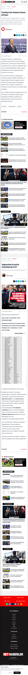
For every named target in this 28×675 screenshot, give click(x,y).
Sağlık (14, 626)
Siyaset (14, 617)
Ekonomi (14, 619)
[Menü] (26, 2)
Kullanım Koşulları (14, 646)
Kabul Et (17, 672)
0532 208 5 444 (6, 665)
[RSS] (21, 604)
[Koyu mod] (22, 2)
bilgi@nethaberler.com (18, 665)
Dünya (14, 616)
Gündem (14, 614)
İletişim (14, 634)
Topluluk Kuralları (14, 648)
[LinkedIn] (15, 604)
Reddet (10, 672)
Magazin (14, 623)
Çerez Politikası (14, 644)
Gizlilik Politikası (21, 601)
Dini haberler (14, 628)
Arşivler (8, 601)
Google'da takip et (7, 56)
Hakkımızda (14, 638)
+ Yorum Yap (24, 112)
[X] (12, 604)
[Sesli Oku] (20, 56)
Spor (14, 621)
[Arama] (24, 2)
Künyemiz (21, 597)
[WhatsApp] (7, 604)
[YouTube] (18, 604)
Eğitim (14, 624)
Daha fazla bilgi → (16, 670)
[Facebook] (10, 604)
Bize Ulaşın (8, 597)
